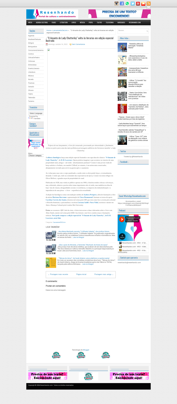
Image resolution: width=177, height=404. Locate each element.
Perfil (91, 22)
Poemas (31, 83)
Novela (30, 79)
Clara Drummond (86, 197)
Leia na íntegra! (78, 237)
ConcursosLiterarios (35, 50)
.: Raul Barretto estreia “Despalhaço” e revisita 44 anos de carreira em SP (132, 131)
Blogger (86, 350)
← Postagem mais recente (58, 274)
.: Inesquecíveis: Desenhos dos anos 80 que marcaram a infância (138, 70)
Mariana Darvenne (59, 197)
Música (82, 22)
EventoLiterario (33, 68)
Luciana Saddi (83, 202)
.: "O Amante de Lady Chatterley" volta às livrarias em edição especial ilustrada (79, 39)
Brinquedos (32, 47)
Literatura (64, 22)
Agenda (31, 36)
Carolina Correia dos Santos (56, 200)
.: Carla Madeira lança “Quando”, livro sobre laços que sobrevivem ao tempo (132, 124)
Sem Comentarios (78, 44)
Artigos (31, 43)
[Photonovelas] (81, 358)
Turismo (31, 101)
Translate (36, 118)
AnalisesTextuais (34, 39)
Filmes (54, 22)
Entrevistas (32, 65)
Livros (74, 22)
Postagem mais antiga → (104, 274)
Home (49, 30)
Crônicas (31, 61)
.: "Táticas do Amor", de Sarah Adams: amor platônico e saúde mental (83, 258)
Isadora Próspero (90, 195)
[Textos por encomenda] (119, 17)
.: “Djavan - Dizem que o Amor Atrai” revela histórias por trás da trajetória (131, 118)
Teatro (99, 22)
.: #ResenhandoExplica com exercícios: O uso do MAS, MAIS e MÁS (137, 58)
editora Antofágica (54, 157)
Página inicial (81, 274)
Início (30, 22)
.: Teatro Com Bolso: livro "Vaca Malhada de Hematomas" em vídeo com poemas (137, 95)
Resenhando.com (135, 22)
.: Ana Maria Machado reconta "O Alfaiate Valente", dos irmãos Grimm (83, 231)
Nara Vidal (94, 202)
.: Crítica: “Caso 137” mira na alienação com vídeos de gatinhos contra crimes (138, 138)
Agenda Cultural (42, 22)
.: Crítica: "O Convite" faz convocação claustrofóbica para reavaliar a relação (137, 83)
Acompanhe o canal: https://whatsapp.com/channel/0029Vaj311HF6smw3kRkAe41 (133, 203)
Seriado (31, 87)
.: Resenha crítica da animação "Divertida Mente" (135, 46)
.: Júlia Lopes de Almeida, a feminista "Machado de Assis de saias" (82, 245)
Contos (31, 54)
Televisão (31, 98)
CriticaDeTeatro (34, 57)
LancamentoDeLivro (60, 30)
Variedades (121, 22)
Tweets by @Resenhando (133, 157)
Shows (30, 90)
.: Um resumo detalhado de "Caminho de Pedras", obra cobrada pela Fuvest (138, 107)
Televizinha (110, 22)
